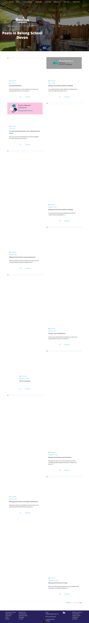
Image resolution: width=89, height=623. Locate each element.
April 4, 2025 (12, 128)
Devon (17, 2)
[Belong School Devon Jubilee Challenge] (64, 63)
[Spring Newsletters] (25, 63)
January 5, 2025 (52, 331)
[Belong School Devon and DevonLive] (64, 399)
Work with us (66, 2)
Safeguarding (38, 2)
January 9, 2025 (13, 254)
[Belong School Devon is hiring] (64, 525)
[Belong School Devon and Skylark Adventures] (25, 443)
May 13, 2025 (51, 83)
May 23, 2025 (12, 83)
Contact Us (57, 2)
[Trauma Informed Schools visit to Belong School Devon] (25, 108)
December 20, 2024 (24, 378)
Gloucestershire (27, 2)
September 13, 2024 (53, 580)
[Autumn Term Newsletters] (64, 275)
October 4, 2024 (13, 499)
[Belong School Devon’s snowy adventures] (25, 199)
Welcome (11, 2)
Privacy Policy (76, 2)
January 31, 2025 (52, 207)
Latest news (48, 2)
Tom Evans (13, 80)
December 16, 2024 (53, 455)
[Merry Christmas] (25, 323)
